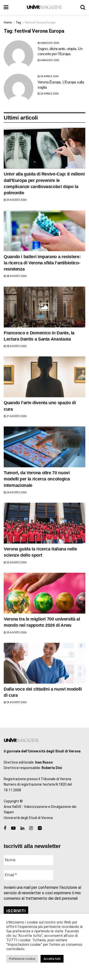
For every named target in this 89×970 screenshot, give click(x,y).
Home (8, 22)
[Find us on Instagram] (31, 828)
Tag (18, 22)
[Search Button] (82, 7)
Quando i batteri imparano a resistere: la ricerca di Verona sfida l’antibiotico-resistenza (42, 263)
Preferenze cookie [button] (22, 959)
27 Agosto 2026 (16, 416)
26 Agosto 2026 (16, 492)
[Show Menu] (6, 7)
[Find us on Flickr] (40, 828)
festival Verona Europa (40, 22)
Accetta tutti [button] (52, 959)
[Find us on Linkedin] (22, 828)
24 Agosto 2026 (16, 702)
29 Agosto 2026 (16, 200)
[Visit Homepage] (44, 7)
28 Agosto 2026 (16, 276)
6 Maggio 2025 (49, 43)
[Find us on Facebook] (5, 828)
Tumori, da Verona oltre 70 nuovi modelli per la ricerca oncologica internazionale (37, 479)
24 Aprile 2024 (49, 76)
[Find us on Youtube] (13, 828)
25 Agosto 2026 (16, 562)
